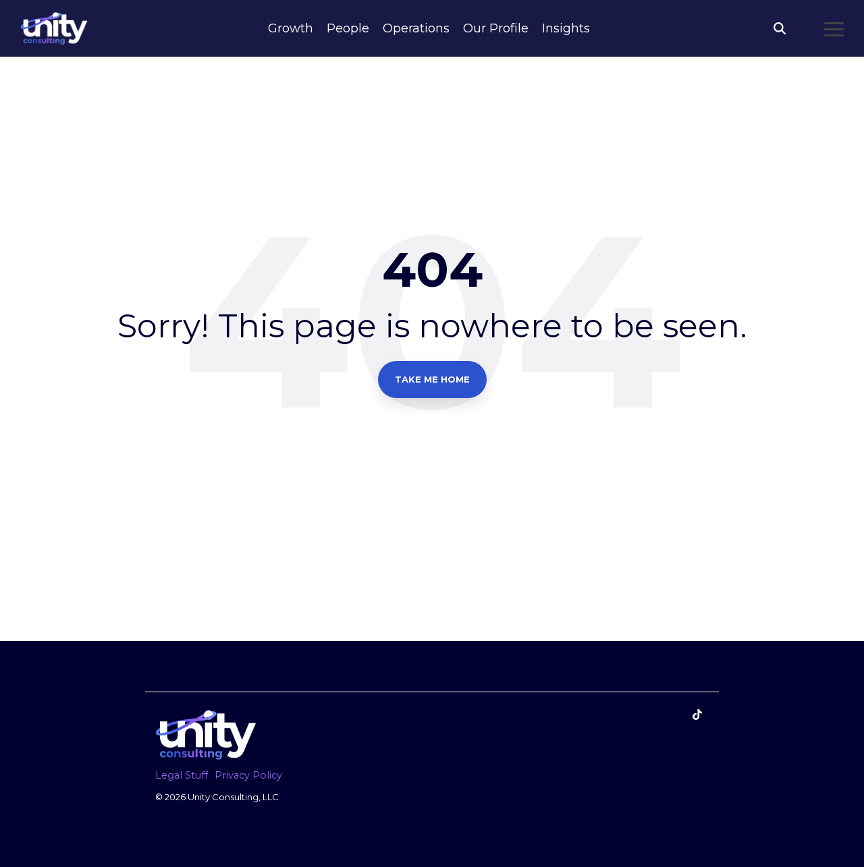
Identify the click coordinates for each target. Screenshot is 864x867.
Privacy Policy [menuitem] (248, 775)
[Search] (779, 28)
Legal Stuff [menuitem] (181, 775)
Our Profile (496, 28)
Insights (566, 28)
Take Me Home (432, 379)
